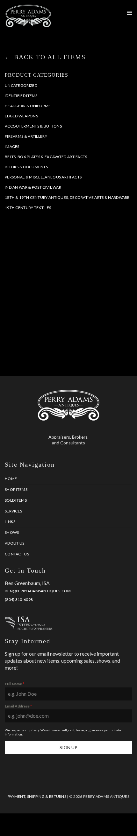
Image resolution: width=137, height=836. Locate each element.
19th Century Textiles (28, 207)
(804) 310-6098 (19, 599)
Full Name (14, 683)
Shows (12, 532)
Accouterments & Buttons (33, 126)
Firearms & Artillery (26, 136)
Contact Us (17, 554)
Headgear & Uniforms (28, 105)
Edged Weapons (21, 116)
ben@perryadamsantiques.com (38, 591)
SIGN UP (68, 747)
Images (12, 146)
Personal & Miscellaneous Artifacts (43, 177)
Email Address (18, 706)
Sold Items (16, 500)
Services (13, 511)
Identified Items (21, 95)
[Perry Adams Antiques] (28, 24)
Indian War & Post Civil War (33, 187)
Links (10, 521)
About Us (14, 543)
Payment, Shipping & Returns (37, 796)
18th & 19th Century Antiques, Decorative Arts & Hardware (67, 197)
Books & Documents (26, 166)
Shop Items (16, 489)
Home (11, 478)
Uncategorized (21, 85)
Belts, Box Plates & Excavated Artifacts (46, 156)
